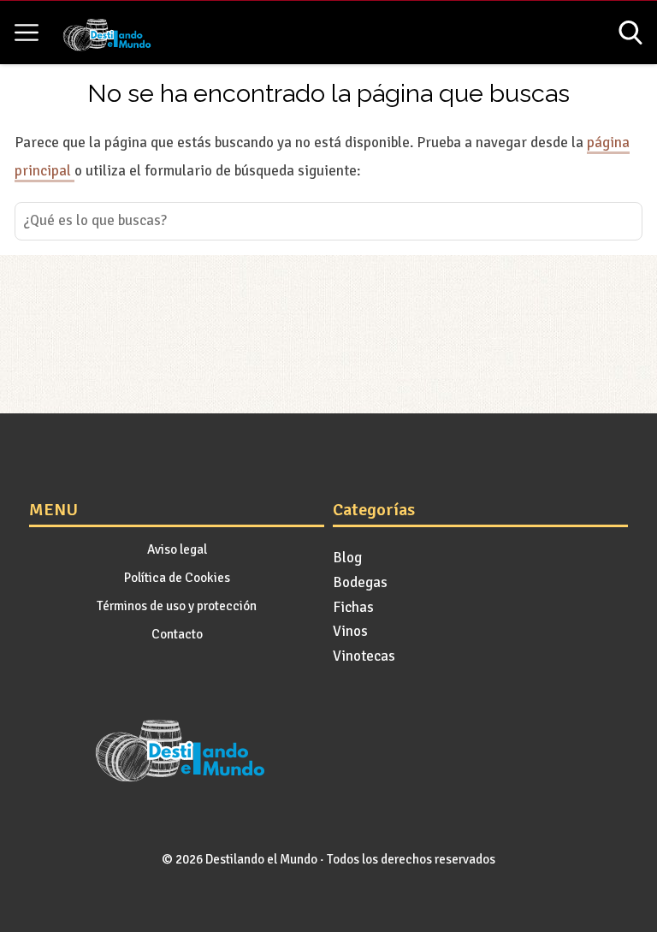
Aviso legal (177, 549)
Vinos (350, 631)
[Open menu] (26, 33)
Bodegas (360, 582)
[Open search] (630, 33)
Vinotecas (364, 656)
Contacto (177, 634)
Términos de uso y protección (177, 606)
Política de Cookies (177, 577)
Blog (347, 558)
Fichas (353, 607)
